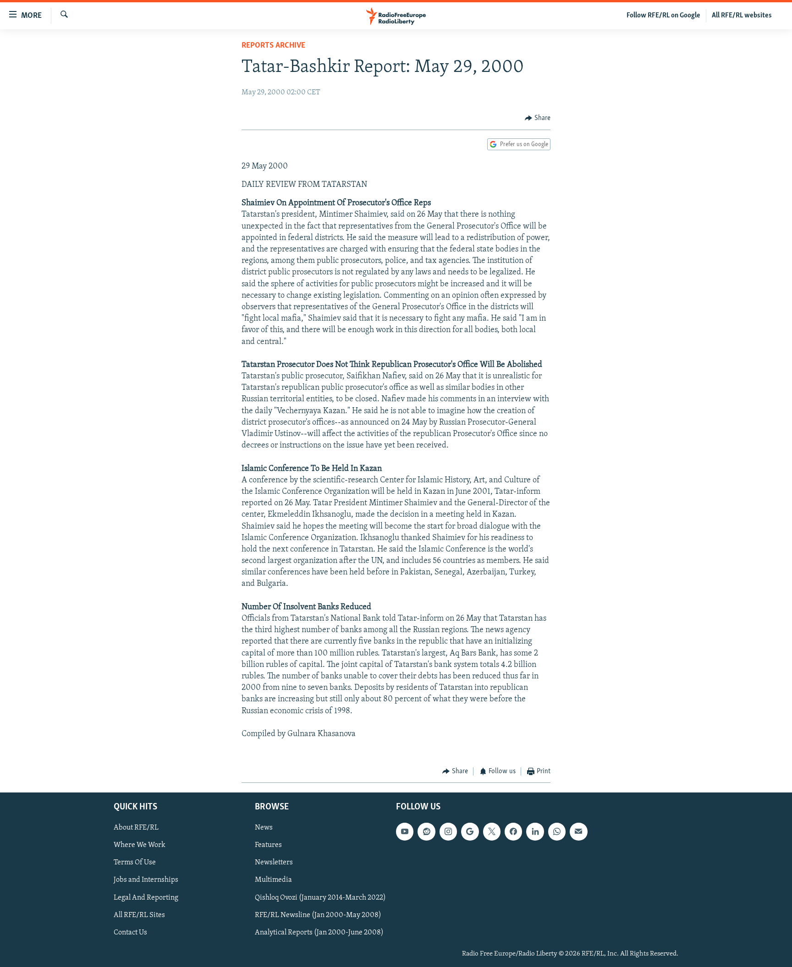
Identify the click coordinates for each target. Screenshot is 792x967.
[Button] (537, 118)
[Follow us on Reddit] (426, 831)
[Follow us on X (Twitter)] (491, 831)
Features (268, 845)
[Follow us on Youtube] (404, 831)
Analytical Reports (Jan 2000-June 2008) (319, 932)
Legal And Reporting (146, 897)
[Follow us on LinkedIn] (535, 831)
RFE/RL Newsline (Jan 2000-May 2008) (318, 914)
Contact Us (130, 932)
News (264, 827)
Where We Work (139, 845)
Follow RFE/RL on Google (663, 15)
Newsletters (274, 862)
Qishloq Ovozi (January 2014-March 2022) (320, 897)
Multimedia (273, 880)
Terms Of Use (135, 862)
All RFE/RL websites (742, 15)
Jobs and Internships (146, 880)
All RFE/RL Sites (139, 914)
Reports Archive (273, 46)
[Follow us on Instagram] (448, 831)
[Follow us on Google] (469, 831)
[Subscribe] (578, 831)
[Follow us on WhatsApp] (557, 831)
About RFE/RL (136, 827)
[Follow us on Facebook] (513, 831)
